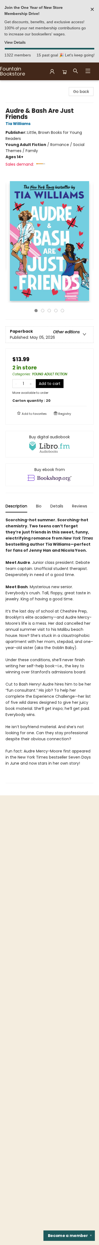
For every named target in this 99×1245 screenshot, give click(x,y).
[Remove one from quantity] (16, 384)
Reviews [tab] (79, 506)
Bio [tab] (39, 506)
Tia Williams (18, 123)
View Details (15, 42)
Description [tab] (16, 506)
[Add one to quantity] (30, 384)
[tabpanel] (50, 650)
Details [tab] (56, 506)
